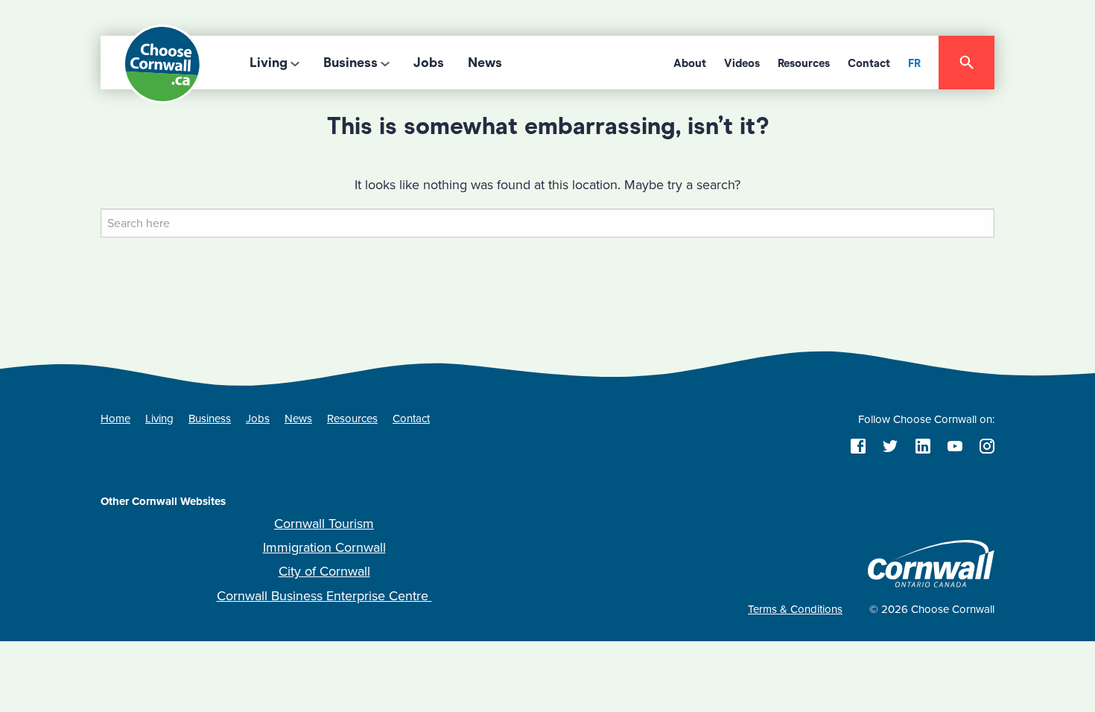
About (689, 63)
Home (115, 418)
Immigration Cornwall (324, 547)
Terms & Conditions (795, 609)
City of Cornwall (324, 571)
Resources (804, 63)
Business (350, 62)
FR (914, 63)
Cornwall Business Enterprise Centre (324, 596)
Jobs (428, 62)
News (485, 62)
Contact (869, 63)
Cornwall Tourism (324, 523)
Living (269, 62)
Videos (742, 63)
